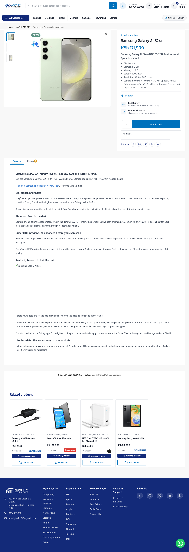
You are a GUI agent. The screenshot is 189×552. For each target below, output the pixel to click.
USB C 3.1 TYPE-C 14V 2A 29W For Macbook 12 (95, 439)
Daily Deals (95, 509)
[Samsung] (35, 451)
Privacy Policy (120, 506)
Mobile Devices (50, 527)
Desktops (49, 17)
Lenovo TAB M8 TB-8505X (59, 438)
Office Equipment (52, 537)
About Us (94, 499)
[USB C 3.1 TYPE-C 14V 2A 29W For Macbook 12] (96, 415)
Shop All (94, 494)
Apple (69, 509)
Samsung (37, 27)
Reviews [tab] (31, 161)
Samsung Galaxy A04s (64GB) (130, 438)
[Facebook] (133, 144)
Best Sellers (96, 504)
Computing (48, 494)
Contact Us (95, 514)
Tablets (64, 435)
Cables (46, 542)
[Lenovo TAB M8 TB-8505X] (61, 415)
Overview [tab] (17, 161)
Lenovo (70, 504)
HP (67, 494)
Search (113, 5)
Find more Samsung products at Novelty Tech (37, 185)
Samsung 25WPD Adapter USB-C (23, 439)
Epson (69, 499)
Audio (46, 522)
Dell (68, 538)
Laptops (37, 17)
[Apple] (109, 451)
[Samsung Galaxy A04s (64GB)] (131, 415)
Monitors (73, 17)
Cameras (86, 17)
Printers (61, 17)
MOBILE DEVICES (23, 27)
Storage (113, 17)
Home (10, 27)
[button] (179, 5)
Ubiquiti (70, 528)
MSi (68, 519)
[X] (145, 144)
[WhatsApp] (158, 144)
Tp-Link (70, 533)
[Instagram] (139, 144)
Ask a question (131, 35)
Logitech (70, 514)
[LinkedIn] (151, 144)
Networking (100, 17)
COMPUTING (87, 435)
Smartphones (49, 532)
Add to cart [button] (28, 462)
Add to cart (156, 124)
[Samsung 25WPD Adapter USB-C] (26, 415)
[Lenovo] (70, 450)
